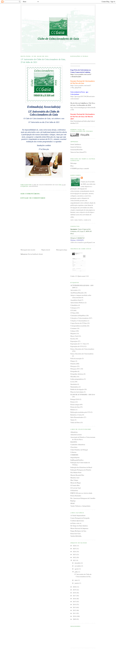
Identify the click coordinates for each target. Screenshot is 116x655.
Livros (72, 382)
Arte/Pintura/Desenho (77, 293)
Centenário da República (78, 315)
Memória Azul (74, 478)
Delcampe (73, 163)
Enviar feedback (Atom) (35, 254)
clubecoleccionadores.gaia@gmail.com (82, 242)
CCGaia (72, 313)
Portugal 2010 (74, 399)
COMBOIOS (74, 455)
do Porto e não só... (76, 523)
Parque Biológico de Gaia (78, 531)
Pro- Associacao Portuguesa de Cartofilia (82, 498)
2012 (74, 610)
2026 (74, 546)
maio (76, 580)
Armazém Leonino (76, 435)
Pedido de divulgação (77, 389)
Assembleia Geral (75, 300)
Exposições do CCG (76, 346)
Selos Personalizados (76, 417)
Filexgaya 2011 (75, 369)
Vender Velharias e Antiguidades (80, 506)
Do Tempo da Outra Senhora (79, 526)
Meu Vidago (74, 480)
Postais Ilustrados (75, 496)
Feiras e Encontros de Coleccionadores (82, 349)
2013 (74, 607)
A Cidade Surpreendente (77, 515)
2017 (74, 596)
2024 (74, 551)
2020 (74, 587)
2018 (74, 593)
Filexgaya (73, 366)
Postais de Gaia (75, 407)
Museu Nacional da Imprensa (79, 528)
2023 (74, 554)
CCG (72, 310)
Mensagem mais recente (28, 250)
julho (76, 572)
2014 (74, 604)
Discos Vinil (74, 336)
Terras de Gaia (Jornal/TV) (78, 152)
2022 (74, 557)
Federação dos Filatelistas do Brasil (81, 467)
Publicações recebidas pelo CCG (80, 412)
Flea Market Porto (75, 472)
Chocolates (73, 447)
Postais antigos (75, 404)
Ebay (72, 166)
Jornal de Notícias (75, 147)
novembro (78, 566)
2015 (74, 601)
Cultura (72, 331)
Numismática (74, 387)
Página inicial (45, 250)
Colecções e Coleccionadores (79, 318)
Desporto (73, 333)
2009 (74, 619)
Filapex (72, 361)
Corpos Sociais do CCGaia (78, 323)
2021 (74, 560)
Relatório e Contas (76, 415)
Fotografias (73, 371)
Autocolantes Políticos (77, 303)
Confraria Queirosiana (77, 521)
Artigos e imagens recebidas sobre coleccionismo (80, 296)
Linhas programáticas (77, 379)
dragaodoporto (75, 457)
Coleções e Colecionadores (78, 321)
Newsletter (73, 384)
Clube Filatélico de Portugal (79, 450)
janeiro (77, 583)
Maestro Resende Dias (77, 475)
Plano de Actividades (76, 392)
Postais (72, 402)
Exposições (73, 341)
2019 (74, 590)
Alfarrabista (74, 432)
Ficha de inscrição (76, 358)
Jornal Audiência (75, 144)
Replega (73, 501)
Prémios (72, 410)
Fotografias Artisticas (76, 374)
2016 (74, 599)
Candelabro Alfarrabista (77, 444)
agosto (77, 569)
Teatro (72, 420)
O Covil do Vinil (75, 488)
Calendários (74, 305)
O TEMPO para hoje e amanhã (79, 168)
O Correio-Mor (75, 485)
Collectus (73, 452)
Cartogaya (73, 308)
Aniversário (33, 186)
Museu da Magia (75, 483)
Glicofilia (73, 377)
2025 (74, 549)
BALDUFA (73, 442)
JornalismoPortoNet (76, 150)
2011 (74, 613)
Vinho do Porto (75, 422)
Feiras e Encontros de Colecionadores (81, 354)
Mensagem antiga (61, 250)
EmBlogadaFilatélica (76, 460)
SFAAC (72, 503)
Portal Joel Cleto (75, 534)
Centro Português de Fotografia (79, 518)
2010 (74, 616)
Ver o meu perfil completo (80, 220)
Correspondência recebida (78, 326)
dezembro (78, 563)
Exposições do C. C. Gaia (78, 344)
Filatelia (73, 364)
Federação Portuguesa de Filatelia (80, 470)
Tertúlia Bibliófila (75, 536)
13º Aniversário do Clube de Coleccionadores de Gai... (82, 575)
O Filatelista (74, 490)
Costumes (73, 328)
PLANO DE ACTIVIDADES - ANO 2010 (82, 394)
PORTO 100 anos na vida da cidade (81, 493)
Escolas (72, 339)
